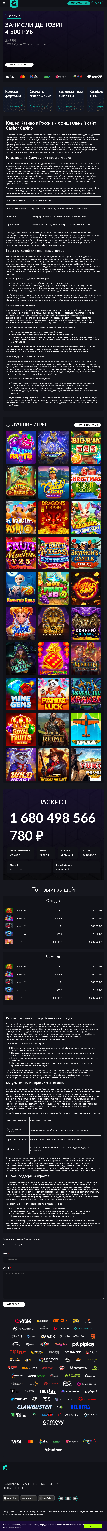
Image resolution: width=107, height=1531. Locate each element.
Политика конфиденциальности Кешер (30, 1484)
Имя (5, 1254)
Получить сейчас (19, 65)
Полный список (88, 425)
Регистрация (79, 3)
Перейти (14, 107)
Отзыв (6, 1268)
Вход (98, 3)
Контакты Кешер (14, 1488)
